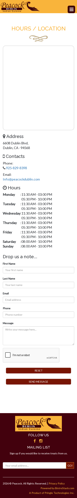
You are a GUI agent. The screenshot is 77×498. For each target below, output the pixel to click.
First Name (9, 263)
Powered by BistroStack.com (57, 488)
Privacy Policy (57, 483)
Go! (70, 465)
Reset (39, 370)
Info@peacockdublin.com (21, 179)
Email (6, 293)
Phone (6, 308)
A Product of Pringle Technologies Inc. (51, 492)
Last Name (9, 278)
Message (8, 323)
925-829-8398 (16, 168)
